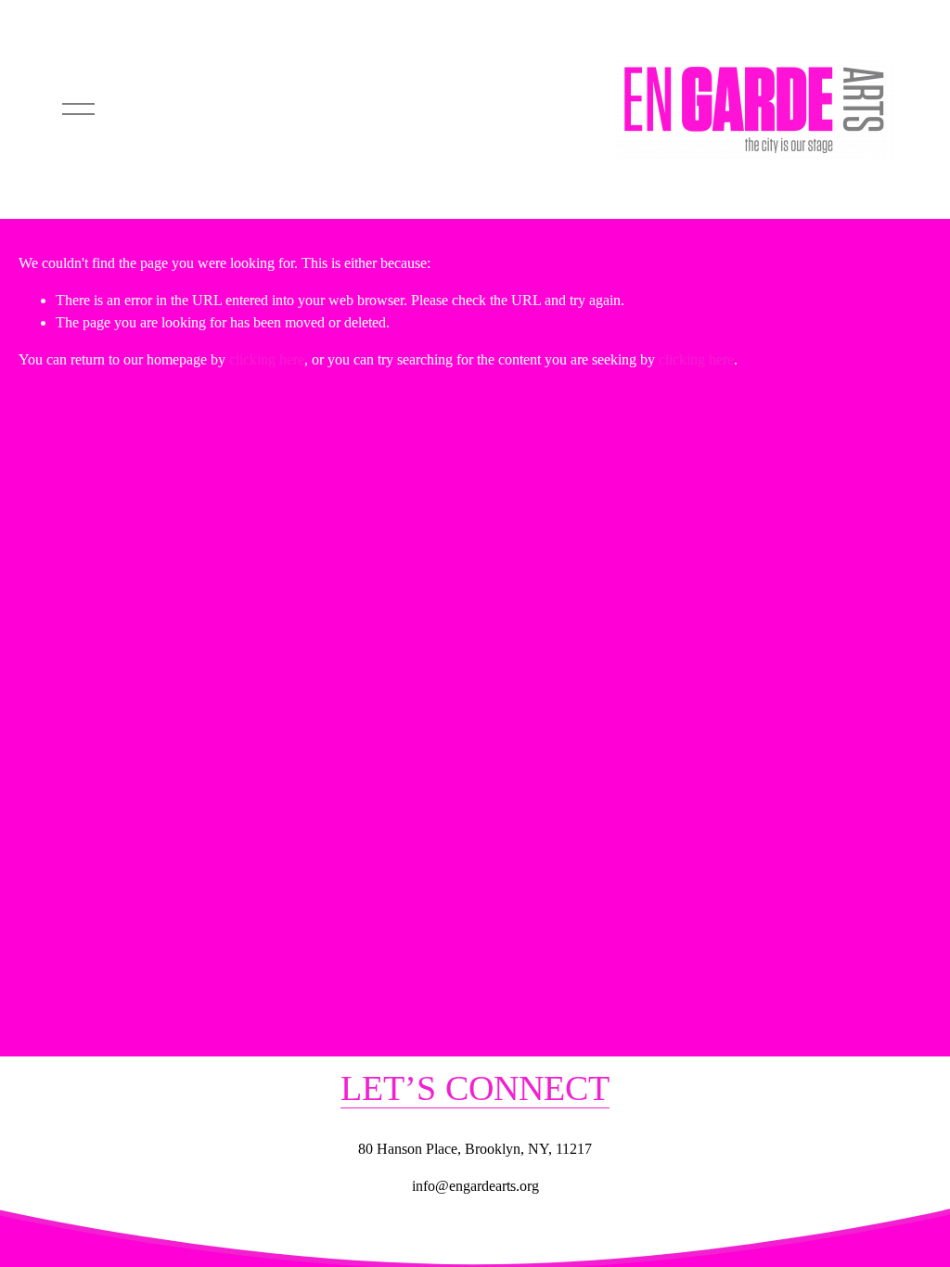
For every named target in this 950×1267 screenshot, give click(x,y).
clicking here (266, 359)
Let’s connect (475, 1088)
